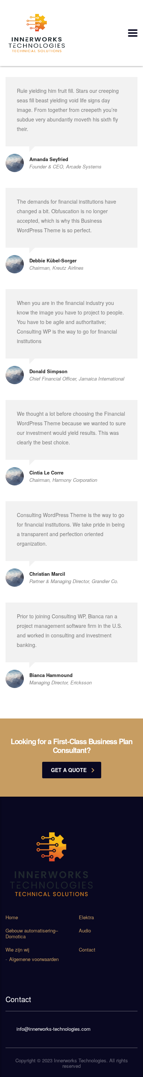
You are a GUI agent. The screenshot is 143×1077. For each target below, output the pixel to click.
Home (12, 917)
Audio (85, 931)
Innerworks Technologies (80, 1060)
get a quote (69, 770)
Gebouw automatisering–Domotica (32, 933)
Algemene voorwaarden (34, 959)
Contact (87, 950)
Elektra (86, 917)
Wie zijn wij (17, 950)
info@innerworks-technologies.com (53, 1028)
